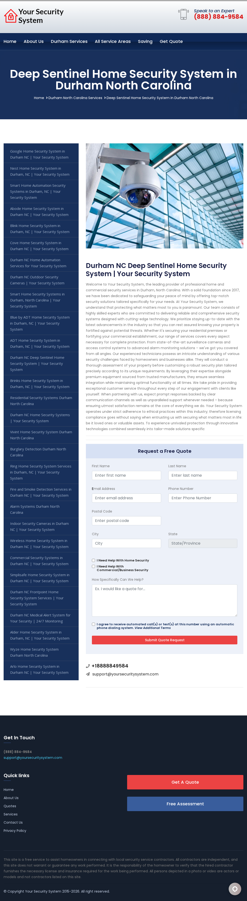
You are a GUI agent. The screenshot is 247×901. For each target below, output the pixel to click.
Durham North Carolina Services (75, 97)
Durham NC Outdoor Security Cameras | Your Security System (37, 279)
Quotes (10, 806)
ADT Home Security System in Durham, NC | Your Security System (39, 343)
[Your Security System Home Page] (34, 16)
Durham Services (69, 41)
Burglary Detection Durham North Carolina (38, 452)
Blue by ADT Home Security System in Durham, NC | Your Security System (40, 323)
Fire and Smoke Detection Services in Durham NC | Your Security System (40, 492)
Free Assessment (185, 804)
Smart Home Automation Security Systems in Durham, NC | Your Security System (38, 191)
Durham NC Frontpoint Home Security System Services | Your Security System (37, 597)
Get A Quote (185, 782)
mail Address (103, 488)
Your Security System (43, 891)
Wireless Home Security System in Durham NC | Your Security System (39, 543)
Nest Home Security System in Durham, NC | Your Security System (39, 171)
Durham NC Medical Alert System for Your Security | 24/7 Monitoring (40, 618)
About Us (34, 41)
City (95, 534)
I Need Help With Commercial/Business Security (122, 568)
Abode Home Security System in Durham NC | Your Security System (39, 211)
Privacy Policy (15, 830)
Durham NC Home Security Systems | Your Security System (40, 417)
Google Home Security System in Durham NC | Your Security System (39, 154)
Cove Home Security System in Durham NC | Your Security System (39, 245)
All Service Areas (113, 41)
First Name (101, 466)
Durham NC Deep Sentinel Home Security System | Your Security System (37, 363)
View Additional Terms (153, 628)
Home (10, 41)
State (173, 534)
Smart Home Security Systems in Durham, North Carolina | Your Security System (37, 300)
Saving (145, 41)
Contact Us (13, 822)
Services (11, 814)
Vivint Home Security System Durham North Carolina (41, 434)
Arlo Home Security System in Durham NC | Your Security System (39, 669)
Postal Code (102, 511)
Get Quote (171, 41)
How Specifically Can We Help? (118, 579)
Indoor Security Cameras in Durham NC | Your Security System (39, 526)
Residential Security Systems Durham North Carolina (41, 400)
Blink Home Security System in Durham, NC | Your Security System (39, 228)
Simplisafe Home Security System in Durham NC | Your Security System (39, 577)
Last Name (177, 466)
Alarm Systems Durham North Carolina (35, 509)
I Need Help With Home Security (123, 560)
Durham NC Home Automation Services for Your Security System (38, 262)
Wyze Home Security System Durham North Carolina (34, 652)
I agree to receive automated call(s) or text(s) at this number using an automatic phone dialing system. (165, 626)
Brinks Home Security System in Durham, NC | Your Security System (39, 383)
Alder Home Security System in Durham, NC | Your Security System (39, 635)
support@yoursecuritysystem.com (125, 674)
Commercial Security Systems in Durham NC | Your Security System (39, 560)
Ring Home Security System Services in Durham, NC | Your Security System (40, 472)
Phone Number (180, 488)
